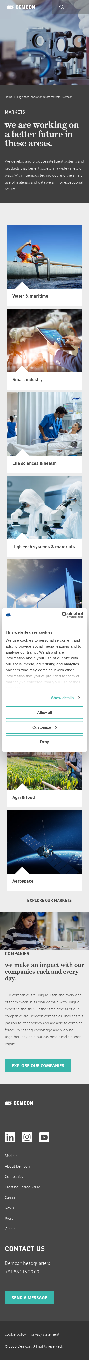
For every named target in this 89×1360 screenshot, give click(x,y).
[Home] (26, 7)
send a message (29, 1297)
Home (8, 97)
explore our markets (49, 900)
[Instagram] (27, 1137)
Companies (14, 1176)
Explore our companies (38, 1065)
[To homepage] (24, 1103)
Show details (62, 698)
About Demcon (17, 1166)
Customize (41, 727)
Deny (44, 742)
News (9, 1208)
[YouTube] (44, 1137)
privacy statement (45, 1334)
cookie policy (15, 1334)
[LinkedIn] (10, 1137)
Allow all (44, 712)
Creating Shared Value (22, 1187)
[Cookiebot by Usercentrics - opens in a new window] (62, 615)
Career (10, 1197)
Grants (10, 1229)
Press (9, 1218)
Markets (11, 1156)
